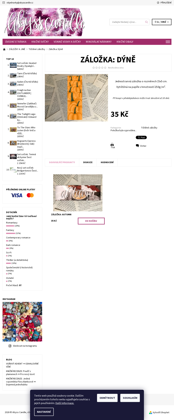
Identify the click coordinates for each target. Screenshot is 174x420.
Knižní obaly (125, 42)
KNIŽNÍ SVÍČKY (40, 42)
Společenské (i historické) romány (19, 269)
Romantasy (12, 222)
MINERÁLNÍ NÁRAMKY (98, 42)
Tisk (113, 147)
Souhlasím (130, 398)
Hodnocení (107, 162)
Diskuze (87, 162)
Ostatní (10, 278)
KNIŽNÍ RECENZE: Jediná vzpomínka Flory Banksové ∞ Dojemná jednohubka (21, 381)
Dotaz (143, 146)
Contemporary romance (18, 237)
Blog (9, 359)
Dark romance (13, 245)
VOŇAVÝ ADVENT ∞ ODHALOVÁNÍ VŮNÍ (22, 365)
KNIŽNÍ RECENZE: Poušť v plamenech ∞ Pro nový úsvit (20, 373)
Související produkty (62, 162)
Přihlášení (166, 2)
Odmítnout (107, 398)
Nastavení (44, 412)
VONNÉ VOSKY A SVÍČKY (67, 42)
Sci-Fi (9, 252)
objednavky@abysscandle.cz (20, 2)
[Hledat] (146, 22)
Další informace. (64, 403)
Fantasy (10, 230)
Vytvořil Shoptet (161, 412)
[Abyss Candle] (45, 22)
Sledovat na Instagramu (25, 346)
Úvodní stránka (15, 42)
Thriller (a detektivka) (17, 260)
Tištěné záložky (149, 127)
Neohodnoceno (116, 68)
